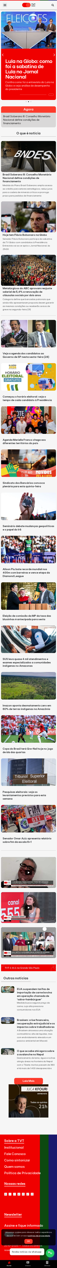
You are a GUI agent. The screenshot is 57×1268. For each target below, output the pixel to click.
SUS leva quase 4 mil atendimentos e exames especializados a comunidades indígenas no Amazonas (27, 662)
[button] (5, 5)
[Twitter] (18, 1194)
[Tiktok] (27, 1194)
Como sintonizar (17, 1160)
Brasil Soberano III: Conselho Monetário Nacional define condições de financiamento (27, 178)
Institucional (14, 1147)
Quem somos (14, 1166)
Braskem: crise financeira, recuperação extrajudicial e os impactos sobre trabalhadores (36, 1023)
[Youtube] (5, 1194)
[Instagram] (14, 1194)
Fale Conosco (15, 1154)
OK (28, 1241)
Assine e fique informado (23, 1225)
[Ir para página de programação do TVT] (28, 970)
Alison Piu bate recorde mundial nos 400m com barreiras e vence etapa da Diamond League (26, 573)
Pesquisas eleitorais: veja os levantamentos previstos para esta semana (24, 795)
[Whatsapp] (10, 1194)
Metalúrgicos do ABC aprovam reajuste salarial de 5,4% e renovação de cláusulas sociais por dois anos (27, 292)
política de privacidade (39, 1236)
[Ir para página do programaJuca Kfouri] (28, 1116)
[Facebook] (23, 1194)
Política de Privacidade (22, 1173)
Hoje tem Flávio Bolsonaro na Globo (25, 235)
